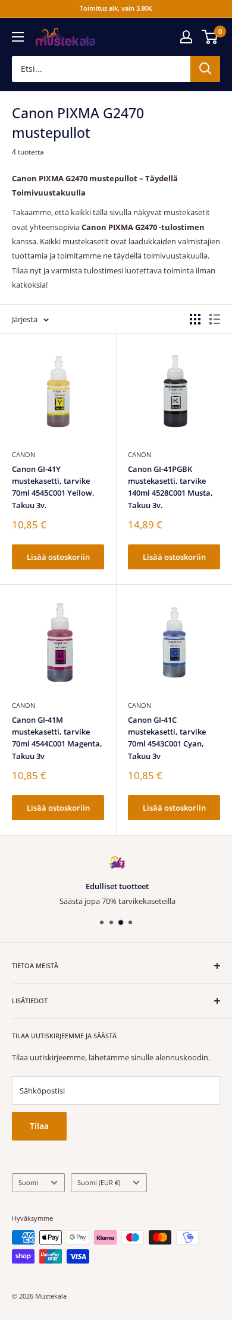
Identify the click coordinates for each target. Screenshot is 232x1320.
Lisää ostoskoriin (58, 557)
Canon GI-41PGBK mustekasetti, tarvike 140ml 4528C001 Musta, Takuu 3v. (170, 487)
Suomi (28, 1182)
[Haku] (205, 69)
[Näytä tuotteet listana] (214, 319)
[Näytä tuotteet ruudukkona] (195, 319)
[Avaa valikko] (18, 37)
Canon (23, 454)
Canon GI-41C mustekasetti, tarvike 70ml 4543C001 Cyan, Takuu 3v (167, 737)
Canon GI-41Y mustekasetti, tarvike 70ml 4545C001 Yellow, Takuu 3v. (53, 487)
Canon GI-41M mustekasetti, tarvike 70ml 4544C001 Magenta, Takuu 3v (57, 737)
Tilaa (39, 1126)
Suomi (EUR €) (98, 1182)
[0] (210, 37)
